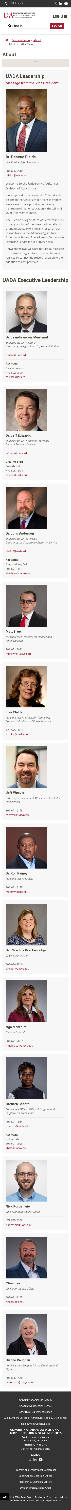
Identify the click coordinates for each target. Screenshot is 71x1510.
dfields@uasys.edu (17, 175)
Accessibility (61, 1497)
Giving (35, 1455)
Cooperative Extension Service (35, 1405)
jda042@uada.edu (16, 551)
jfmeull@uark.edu (16, 355)
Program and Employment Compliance (35, 1469)
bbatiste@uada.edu (18, 1126)
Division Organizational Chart (35, 1487)
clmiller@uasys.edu (17, 968)
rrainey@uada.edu (17, 892)
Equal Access (27, 1497)
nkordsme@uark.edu (19, 1225)
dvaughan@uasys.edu (19, 1382)
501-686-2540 (40, 1444)
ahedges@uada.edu (18, 573)
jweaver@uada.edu (17, 815)
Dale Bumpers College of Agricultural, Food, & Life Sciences (35, 1417)
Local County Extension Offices (35, 1475)
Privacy (50, 1497)
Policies (30, 1500)
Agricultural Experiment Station (35, 1411)
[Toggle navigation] (35, 63)
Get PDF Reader (17, 1500)
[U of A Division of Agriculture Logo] (19, 15)
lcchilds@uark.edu (17, 734)
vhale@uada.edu (16, 1148)
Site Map (40, 1500)
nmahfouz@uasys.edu (19, 1045)
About (37, 40)
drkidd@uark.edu (16, 475)
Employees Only (53, 1500)
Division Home (21, 40)
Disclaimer (40, 1497)
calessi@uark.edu (16, 377)
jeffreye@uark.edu (17, 453)
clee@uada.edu (15, 1302)
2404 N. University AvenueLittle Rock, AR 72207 (36, 1439)
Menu (58, 16)
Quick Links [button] (14, 3)
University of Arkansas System (35, 1399)
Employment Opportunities (35, 1423)
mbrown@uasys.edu (18, 654)
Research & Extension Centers (35, 1481)
